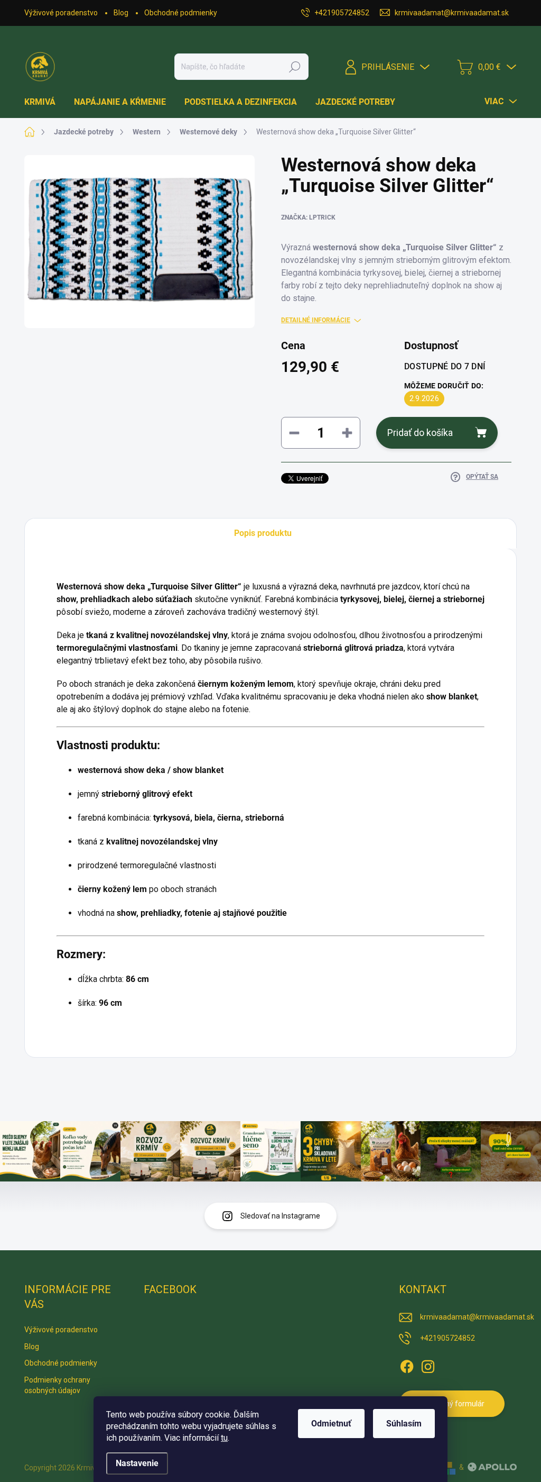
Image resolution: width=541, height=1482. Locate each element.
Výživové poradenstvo (61, 12)
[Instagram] (428, 1364)
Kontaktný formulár (451, 1403)
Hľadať (295, 66)
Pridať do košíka (420, 432)
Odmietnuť (331, 1424)
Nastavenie (137, 1463)
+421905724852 (447, 1338)
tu (224, 1438)
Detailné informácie (315, 320)
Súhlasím (404, 1424)
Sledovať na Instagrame (280, 1216)
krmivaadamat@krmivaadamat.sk (477, 1317)
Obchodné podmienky (180, 12)
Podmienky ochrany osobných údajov (57, 1385)
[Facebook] (407, 1364)
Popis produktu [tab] (263, 533)
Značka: (308, 217)
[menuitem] (43, 102)
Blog (121, 12)
